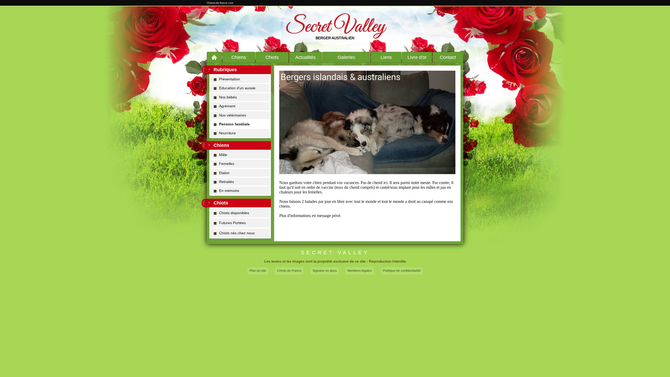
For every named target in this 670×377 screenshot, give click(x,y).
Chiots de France (289, 270)
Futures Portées (232, 223)
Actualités (305, 57)
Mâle (223, 155)
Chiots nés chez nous (237, 233)
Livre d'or (417, 57)
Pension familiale (234, 124)
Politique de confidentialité (402, 270)
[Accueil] (214, 57)
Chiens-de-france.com (220, 2)
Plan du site (257, 270)
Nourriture (227, 133)
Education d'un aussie (237, 88)
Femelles (226, 164)
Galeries (346, 57)
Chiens (238, 57)
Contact (448, 57)
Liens (386, 57)
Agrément (227, 106)
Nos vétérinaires (232, 115)
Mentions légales (360, 270)
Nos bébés (228, 97)
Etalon (224, 173)
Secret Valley (335, 26)
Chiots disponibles (234, 213)
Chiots (272, 57)
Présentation (229, 79)
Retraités (226, 182)
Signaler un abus (324, 270)
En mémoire (229, 190)
